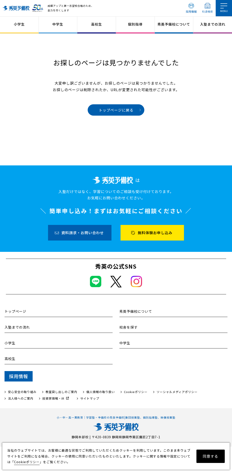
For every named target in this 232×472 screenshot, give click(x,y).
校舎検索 (207, 11)
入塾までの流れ (212, 24)
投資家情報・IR (53, 398)
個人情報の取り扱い (100, 392)
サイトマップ (89, 398)
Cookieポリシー (135, 392)
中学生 (57, 24)
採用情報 (191, 11)
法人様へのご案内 (20, 398)
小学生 (19, 24)
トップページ (15, 311)
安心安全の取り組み (22, 392)
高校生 (96, 24)
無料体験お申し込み (155, 232)
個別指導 (135, 24)
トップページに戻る (116, 110)
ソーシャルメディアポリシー (177, 392)
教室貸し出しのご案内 (61, 392)
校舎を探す (128, 327)
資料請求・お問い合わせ (82, 232)
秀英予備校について (173, 24)
